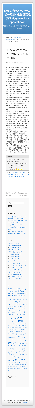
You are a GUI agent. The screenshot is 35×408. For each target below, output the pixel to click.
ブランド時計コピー (20, 177)
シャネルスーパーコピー (15, 253)
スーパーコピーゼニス (15, 254)
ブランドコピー (20, 335)
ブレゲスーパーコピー (15, 274)
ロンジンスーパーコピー (15, 278)
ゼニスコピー (21, 327)
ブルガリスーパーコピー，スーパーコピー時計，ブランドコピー (17, 350)
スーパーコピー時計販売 (13, 327)
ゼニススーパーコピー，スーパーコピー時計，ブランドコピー (17, 329)
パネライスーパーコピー (15, 263)
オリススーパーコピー (20, 172)
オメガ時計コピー (20, 299)
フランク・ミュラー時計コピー (17, 267)
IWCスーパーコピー (14, 243)
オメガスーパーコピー (15, 247)
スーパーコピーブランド (18, 314)
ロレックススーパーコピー (16, 276)
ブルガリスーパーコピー (15, 272)
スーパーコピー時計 (14, 256)
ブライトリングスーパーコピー (17, 265)
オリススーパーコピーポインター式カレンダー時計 (11, 193)
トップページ (18, 37)
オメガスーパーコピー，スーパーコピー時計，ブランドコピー (17, 297)
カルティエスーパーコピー (16, 251)
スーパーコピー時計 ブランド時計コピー (18, 325)
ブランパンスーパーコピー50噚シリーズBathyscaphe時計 (23, 193)
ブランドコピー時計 (14, 269)
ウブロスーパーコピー (15, 245)
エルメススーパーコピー (21, 293)
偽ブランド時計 (20, 368)
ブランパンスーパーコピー (16, 271)
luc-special (20, 62)
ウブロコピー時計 (13, 291)
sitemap (25, 402)
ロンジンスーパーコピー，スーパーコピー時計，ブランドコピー (17, 366)
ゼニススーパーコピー (15, 258)
